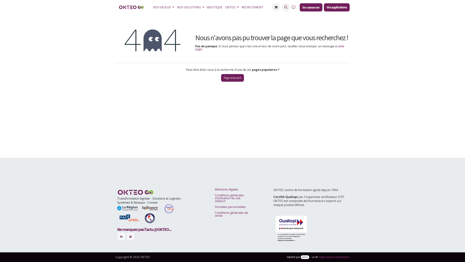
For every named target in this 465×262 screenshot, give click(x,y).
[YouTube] (130, 236)
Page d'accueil (232, 78)
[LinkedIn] (121, 236)
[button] (286, 7)
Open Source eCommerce (334, 257)
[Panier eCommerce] (276, 7)
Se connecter (311, 7)
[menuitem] (164, 7)
